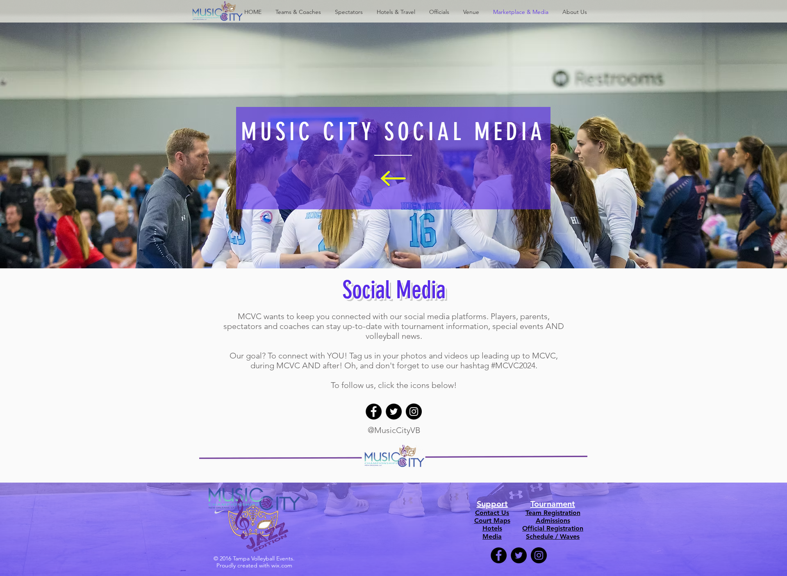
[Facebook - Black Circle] (499, 555)
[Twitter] (394, 412)
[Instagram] (414, 412)
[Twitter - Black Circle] (519, 555)
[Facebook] (374, 412)
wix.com (281, 565)
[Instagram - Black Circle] (539, 555)
